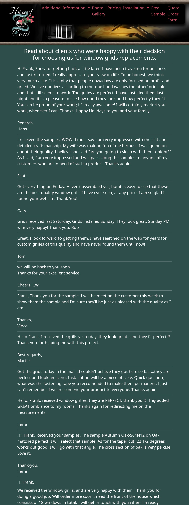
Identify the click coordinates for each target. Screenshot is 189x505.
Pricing (114, 8)
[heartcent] (21, 21)
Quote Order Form (173, 14)
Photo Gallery (98, 11)
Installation (134, 8)
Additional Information (64, 8)
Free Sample (158, 11)
